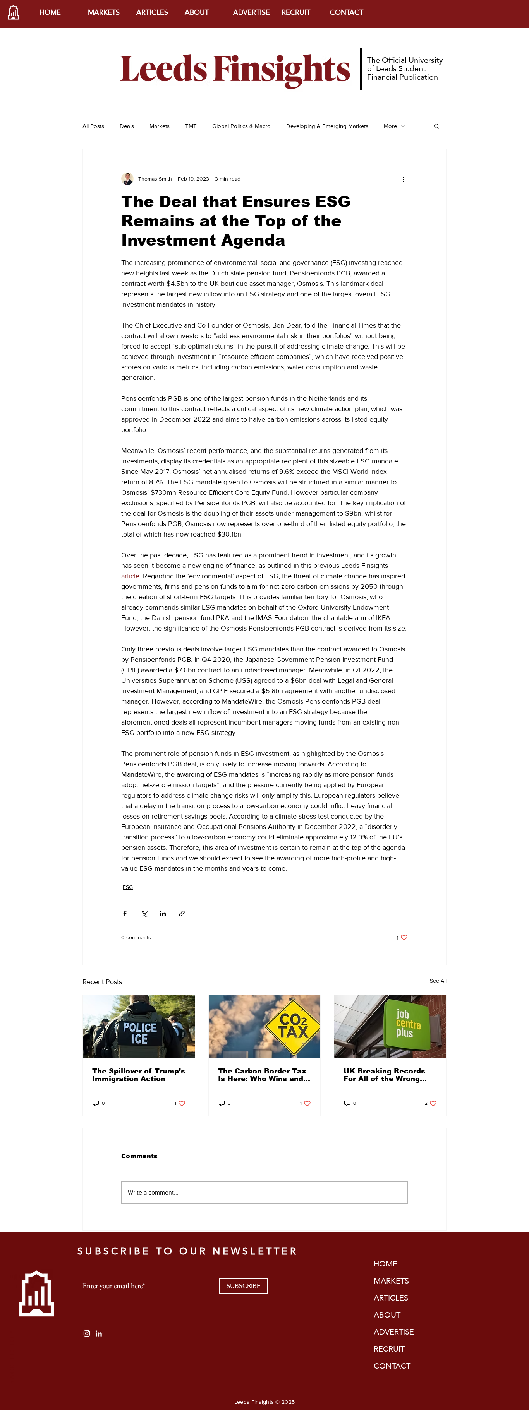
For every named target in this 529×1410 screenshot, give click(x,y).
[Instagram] (86, 1333)
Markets (159, 126)
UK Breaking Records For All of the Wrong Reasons (384, 1075)
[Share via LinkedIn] (163, 913)
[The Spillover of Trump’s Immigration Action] (139, 1026)
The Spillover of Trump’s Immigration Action (138, 1075)
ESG (128, 887)
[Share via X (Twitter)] (144, 913)
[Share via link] (181, 913)
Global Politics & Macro (241, 126)
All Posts (93, 126)
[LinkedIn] (98, 1333)
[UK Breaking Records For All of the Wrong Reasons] (390, 1026)
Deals (127, 126)
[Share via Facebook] (125, 913)
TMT (191, 126)
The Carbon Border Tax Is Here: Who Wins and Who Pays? (262, 1075)
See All (438, 981)
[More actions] (403, 178)
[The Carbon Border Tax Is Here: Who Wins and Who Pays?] (265, 1026)
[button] (436, 126)
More (390, 126)
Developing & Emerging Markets (327, 126)
